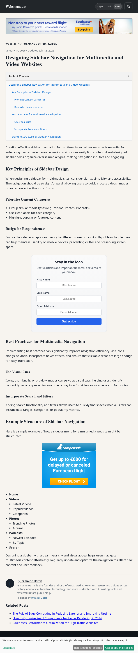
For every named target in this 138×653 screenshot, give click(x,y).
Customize (9, 647)
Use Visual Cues (22, 121)
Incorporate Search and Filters (30, 129)
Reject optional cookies (88, 647)
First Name (43, 279)
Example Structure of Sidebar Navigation (36, 136)
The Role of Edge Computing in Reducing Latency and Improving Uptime (62, 613)
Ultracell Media (39, 597)
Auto (117, 6)
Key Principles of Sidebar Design (31, 92)
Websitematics (16, 6)
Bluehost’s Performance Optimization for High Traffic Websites (55, 623)
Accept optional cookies (119, 647)
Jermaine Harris (31, 581)
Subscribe (69, 321)
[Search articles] (128, 6)
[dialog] (69, 645)
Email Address (45, 306)
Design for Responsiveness (28, 107)
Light (100, 6)
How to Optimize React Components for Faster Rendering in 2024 (57, 618)
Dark (109, 6)
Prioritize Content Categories (29, 99)
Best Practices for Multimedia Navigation (36, 114)
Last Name (43, 292)
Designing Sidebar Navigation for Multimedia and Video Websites (49, 84)
